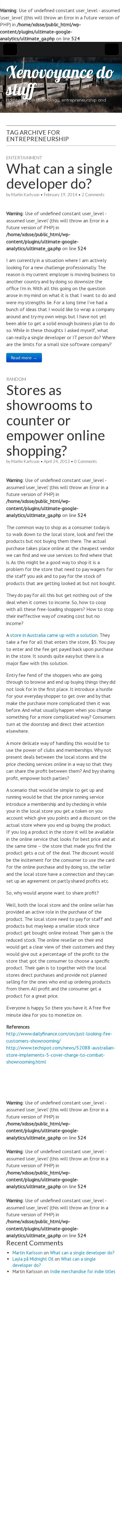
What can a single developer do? (59, 175)
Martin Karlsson (25, 194)
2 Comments (93, 194)
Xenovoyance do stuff (60, 80)
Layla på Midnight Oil (33, 1259)
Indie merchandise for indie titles (82, 1271)
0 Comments (85, 461)
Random (16, 379)
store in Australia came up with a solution (54, 635)
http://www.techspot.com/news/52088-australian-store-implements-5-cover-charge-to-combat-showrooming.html (60, 1054)
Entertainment (24, 157)
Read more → (24, 357)
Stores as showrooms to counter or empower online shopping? (55, 420)
